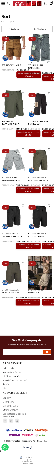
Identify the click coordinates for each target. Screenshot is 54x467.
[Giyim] (7, 22)
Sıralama (15, 29)
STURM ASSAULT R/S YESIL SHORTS (38, 179)
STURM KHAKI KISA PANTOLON (11, 179)
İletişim (6, 384)
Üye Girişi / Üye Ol (11, 406)
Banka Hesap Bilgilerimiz (14, 414)
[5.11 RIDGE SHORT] (14, 48)
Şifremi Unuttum (10, 410)
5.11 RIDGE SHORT (11, 65)
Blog (5, 388)
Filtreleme (41, 29)
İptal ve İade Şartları (12, 372)
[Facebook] (5, 421)
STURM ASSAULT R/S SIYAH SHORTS (12, 235)
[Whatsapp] (11, 421)
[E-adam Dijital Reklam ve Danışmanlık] (27, 460)
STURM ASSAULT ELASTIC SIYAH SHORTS (37, 235)
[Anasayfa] (4, 22)
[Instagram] (17, 421)
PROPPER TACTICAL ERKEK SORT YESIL (11, 123)
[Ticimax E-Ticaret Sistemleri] (27, 447)
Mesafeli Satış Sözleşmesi (14, 380)
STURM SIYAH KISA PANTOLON (38, 122)
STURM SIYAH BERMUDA (35, 66)
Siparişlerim (8, 402)
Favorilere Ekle (23, 37)
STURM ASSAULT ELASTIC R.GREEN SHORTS (11, 291)
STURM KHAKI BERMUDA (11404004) (35, 291)
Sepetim (7, 398)
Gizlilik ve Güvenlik (11, 376)
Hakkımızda (8, 368)
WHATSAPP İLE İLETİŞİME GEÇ (5, 447)
